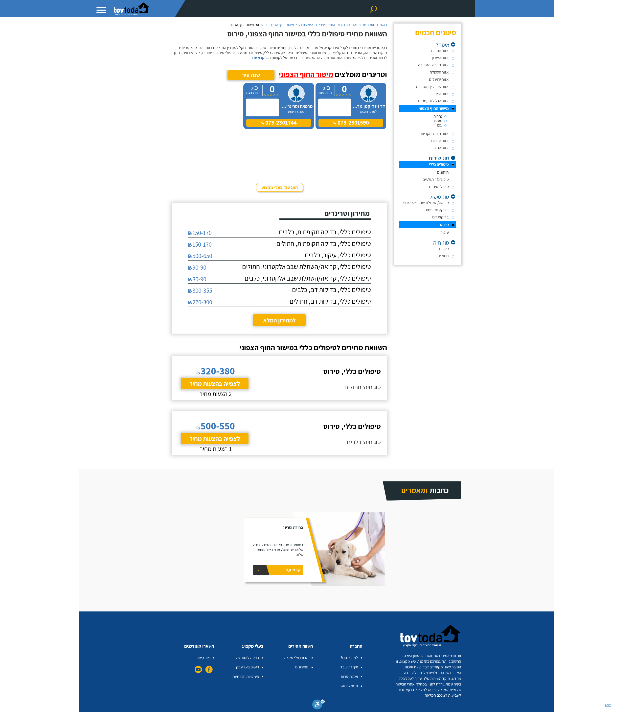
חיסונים (443, 172)
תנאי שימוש (349, 685)
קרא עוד (257, 57)
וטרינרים (368, 25)
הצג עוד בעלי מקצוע (279, 187)
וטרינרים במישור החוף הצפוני (338, 25)
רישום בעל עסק (247, 667)
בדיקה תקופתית (436, 209)
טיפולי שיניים (439, 186)
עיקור (444, 232)
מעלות (437, 121)
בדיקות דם (440, 217)
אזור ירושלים (439, 79)
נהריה (437, 116)
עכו (439, 125)
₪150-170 (200, 233)
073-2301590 (352, 122)
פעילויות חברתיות (245, 676)
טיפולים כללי (439, 164)
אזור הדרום (440, 140)
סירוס (444, 224)
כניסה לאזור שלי (247, 657)
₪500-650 (200, 256)
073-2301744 (280, 122)
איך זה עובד (349, 667)
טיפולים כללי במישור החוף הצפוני (291, 25)
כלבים (444, 248)
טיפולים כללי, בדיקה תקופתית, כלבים (325, 232)
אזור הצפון (440, 93)
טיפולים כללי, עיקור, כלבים (338, 255)
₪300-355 (200, 290)
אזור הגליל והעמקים (433, 101)
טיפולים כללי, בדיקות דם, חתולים (330, 301)
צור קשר (203, 657)
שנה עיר (251, 75)
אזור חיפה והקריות (435, 133)
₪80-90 (197, 279)
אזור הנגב (441, 148)
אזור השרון (440, 57)
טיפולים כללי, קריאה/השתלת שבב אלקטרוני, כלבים (308, 278)
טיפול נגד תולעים (436, 179)
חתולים (443, 255)
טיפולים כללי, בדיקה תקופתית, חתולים (323, 243)
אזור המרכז (440, 50)
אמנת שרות (349, 676)
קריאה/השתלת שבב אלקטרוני (426, 202)
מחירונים (302, 667)
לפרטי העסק (368, 111)
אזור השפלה (439, 72)
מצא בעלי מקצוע (296, 657)
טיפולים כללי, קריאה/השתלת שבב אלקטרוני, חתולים (306, 266)
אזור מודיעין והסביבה (432, 86)
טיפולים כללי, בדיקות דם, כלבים (331, 289)
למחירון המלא (279, 320)
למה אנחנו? (349, 657)
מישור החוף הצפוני (434, 108)
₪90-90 (197, 267)
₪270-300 (200, 302)
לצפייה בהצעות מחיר (215, 383)
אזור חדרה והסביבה (433, 65)
